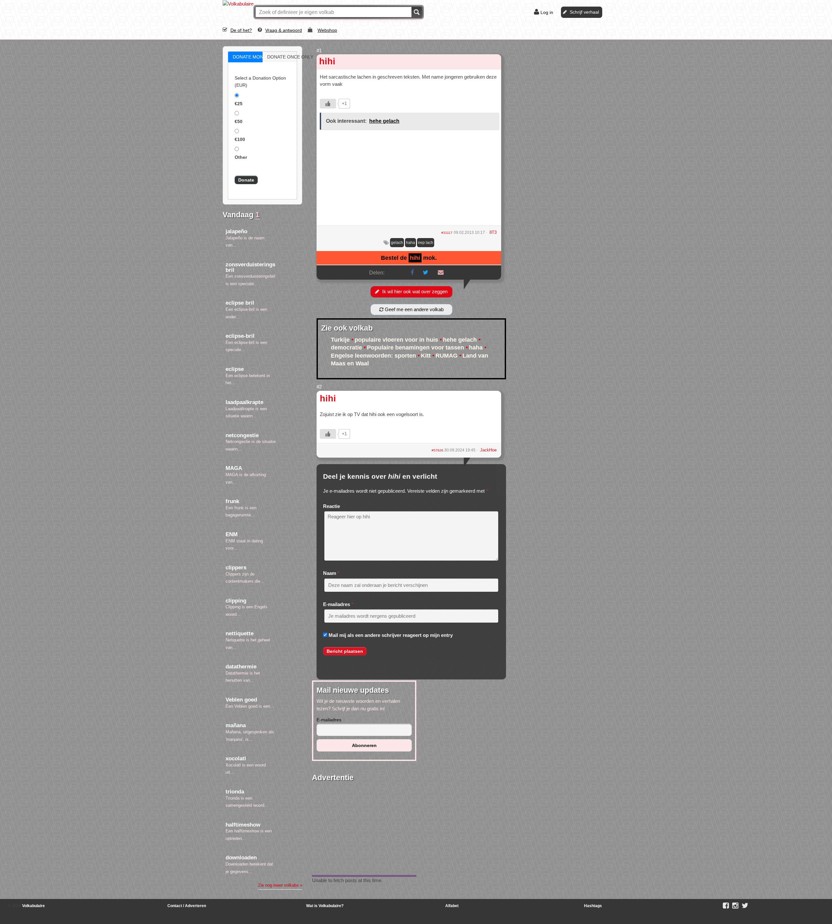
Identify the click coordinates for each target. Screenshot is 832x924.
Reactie (331, 506)
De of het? (241, 30)
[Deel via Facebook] (412, 272)
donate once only (286, 56)
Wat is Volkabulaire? (325, 906)
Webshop (327, 30)
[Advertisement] (409, 179)
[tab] (245, 57)
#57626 (438, 450)
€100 (240, 139)
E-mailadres (336, 604)
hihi (327, 61)
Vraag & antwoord (283, 30)
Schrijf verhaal (584, 12)
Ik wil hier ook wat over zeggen (415, 291)
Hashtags (593, 906)
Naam (329, 573)
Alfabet (452, 906)
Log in (546, 12)
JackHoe (488, 450)
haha (410, 243)
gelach (397, 243)
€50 (238, 121)
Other (241, 157)
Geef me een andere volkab (414, 309)
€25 (238, 103)
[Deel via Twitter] (425, 272)
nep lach (425, 243)
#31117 (446, 232)
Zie (280, 885)
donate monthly (252, 56)
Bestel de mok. (409, 258)
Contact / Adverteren (186, 906)
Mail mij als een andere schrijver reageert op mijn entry (391, 635)
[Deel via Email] (441, 272)
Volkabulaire (33, 906)
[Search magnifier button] (416, 12)
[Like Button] (328, 103)
